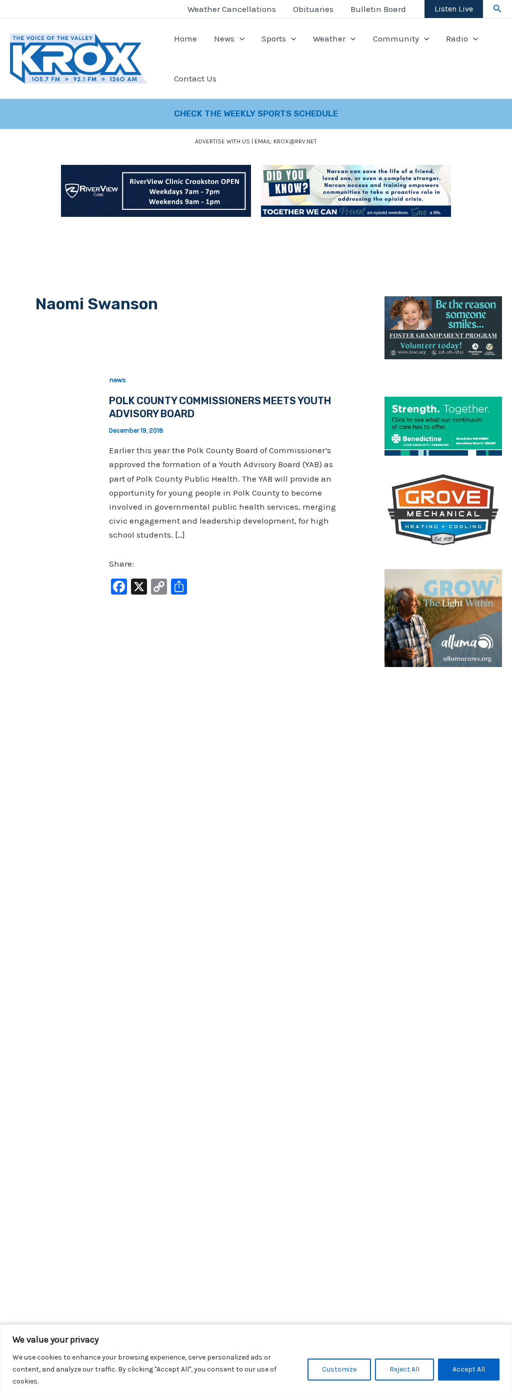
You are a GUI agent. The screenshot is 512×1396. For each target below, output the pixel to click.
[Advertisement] (443, 841)
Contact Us (195, 78)
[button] (497, 8)
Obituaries (313, 9)
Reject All (405, 1369)
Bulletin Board (378, 9)
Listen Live (453, 8)
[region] (256, 1360)
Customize (339, 1369)
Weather (329, 38)
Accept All (468, 1369)
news (117, 380)
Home (185, 38)
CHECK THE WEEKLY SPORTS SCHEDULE (256, 113)
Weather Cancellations (232, 9)
